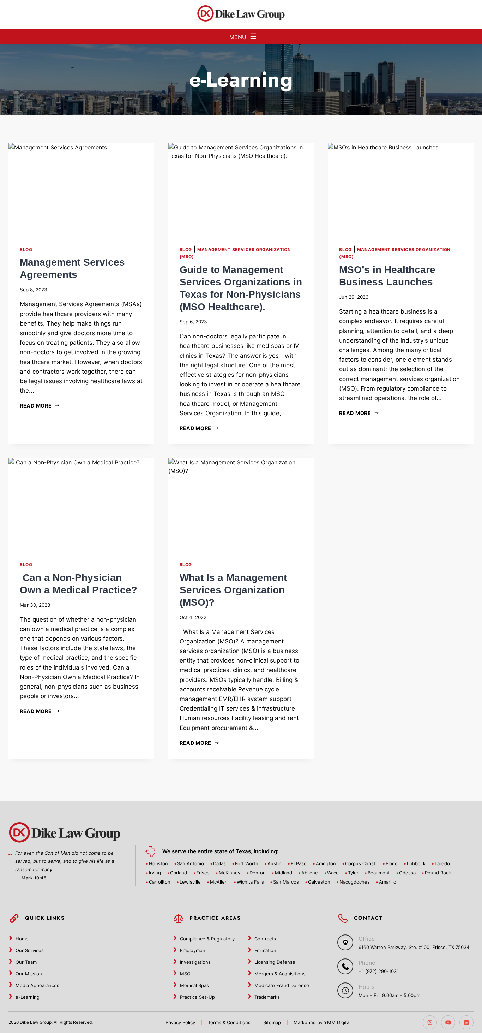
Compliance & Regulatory (207, 939)
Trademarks (267, 997)
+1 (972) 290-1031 (379, 971)
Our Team (26, 962)
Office (367, 938)
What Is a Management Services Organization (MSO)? (233, 590)
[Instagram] (430, 1022)
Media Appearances (37, 985)
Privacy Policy (180, 1022)
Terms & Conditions (229, 1022)
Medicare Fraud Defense (281, 985)
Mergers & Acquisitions (280, 973)
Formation (265, 950)
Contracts (265, 939)
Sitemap (272, 1022)
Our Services (30, 950)
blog (26, 249)
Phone (367, 962)
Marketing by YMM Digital (322, 1022)
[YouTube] (448, 1022)
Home (22, 939)
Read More (36, 406)
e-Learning (28, 997)
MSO (185, 973)
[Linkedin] (466, 1022)
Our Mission (29, 973)
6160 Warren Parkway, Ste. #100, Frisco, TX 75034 (414, 947)
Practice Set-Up (197, 997)
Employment (193, 950)
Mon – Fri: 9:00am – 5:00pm (389, 995)
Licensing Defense (274, 962)
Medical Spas (194, 985)
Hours (366, 986)
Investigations (195, 962)
